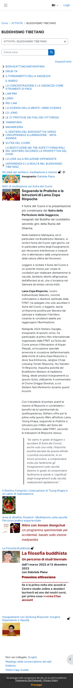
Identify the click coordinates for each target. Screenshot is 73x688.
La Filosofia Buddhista (16, 548)
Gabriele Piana (46, 176)
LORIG (9, 98)
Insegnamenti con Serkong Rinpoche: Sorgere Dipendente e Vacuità (31, 618)
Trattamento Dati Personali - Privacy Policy (36, 680)
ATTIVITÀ (17, 23)
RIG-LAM (11, 103)
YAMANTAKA (13, 122)
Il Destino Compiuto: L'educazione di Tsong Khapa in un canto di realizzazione (35, 492)
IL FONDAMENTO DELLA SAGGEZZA (27, 76)
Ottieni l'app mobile (17, 670)
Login (66, 5)
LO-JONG (11, 112)
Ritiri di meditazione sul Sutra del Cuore (27, 186)
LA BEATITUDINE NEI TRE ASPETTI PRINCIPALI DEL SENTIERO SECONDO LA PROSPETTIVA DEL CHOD (36, 151)
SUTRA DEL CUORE (17, 143)
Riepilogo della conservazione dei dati (28, 661)
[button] (55, 5)
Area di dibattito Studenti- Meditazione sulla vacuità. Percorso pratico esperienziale (35, 519)
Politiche (10, 665)
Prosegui (36, 684)
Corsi (4, 23)
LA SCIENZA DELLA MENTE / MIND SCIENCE (33, 108)
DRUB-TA (11, 71)
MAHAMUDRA (14, 127)
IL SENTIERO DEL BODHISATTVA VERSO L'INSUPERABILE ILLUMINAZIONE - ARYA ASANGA (30, 135)
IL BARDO (11, 80)
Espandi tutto (63, 61)
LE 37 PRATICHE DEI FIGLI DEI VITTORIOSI (32, 117)
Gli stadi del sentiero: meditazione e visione (29, 172)
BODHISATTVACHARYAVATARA (25, 66)
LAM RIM (11, 93)
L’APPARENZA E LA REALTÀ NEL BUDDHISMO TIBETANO (33, 165)
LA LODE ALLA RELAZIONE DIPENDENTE (31, 159)
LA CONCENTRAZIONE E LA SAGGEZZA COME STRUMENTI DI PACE (34, 87)
